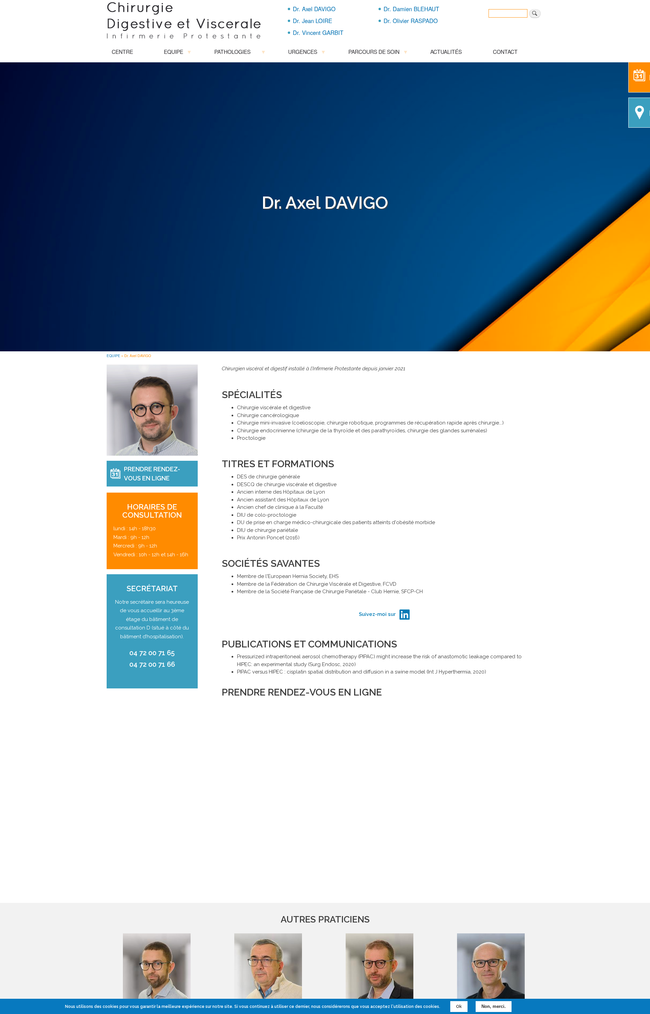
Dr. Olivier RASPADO (411, 21)
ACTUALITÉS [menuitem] (446, 51)
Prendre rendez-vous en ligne (152, 473)
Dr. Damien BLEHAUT (411, 9)
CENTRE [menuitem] (122, 51)
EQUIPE (113, 355)
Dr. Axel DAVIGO (314, 9)
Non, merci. (493, 1006)
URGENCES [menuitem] (300, 53)
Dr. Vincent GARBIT (318, 32)
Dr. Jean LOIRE (312, 21)
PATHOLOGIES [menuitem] (230, 53)
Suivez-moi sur (377, 614)
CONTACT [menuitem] (505, 51)
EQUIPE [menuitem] (171, 53)
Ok (459, 1006)
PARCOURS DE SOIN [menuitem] (371, 53)
